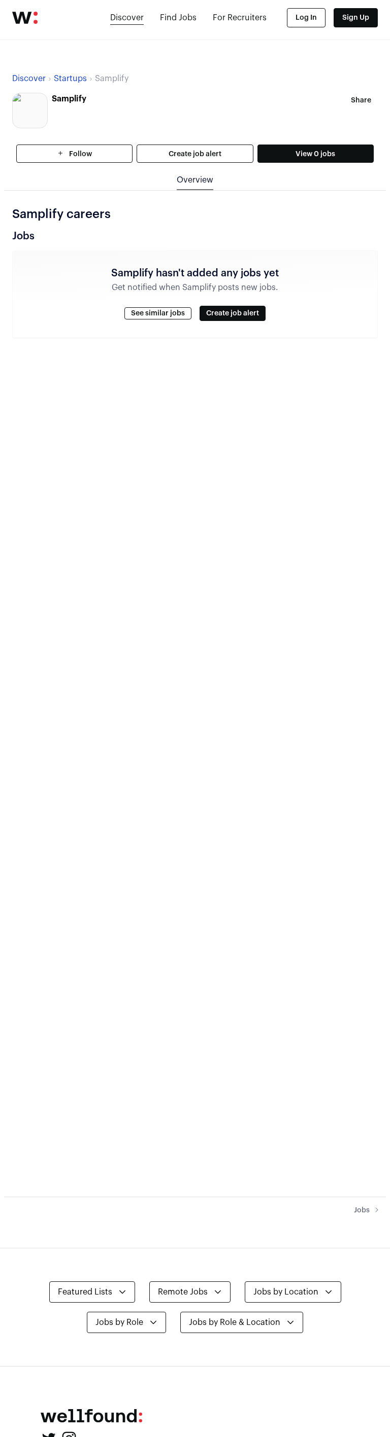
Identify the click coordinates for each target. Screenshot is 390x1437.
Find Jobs (178, 18)
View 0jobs (315, 154)
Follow (80, 154)
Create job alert (195, 154)
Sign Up (355, 17)
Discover (127, 18)
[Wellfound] (25, 18)
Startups (70, 79)
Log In (306, 17)
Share (361, 100)
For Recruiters (240, 18)
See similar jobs (158, 313)
